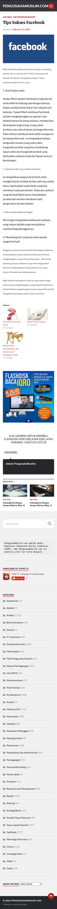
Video (10, 861)
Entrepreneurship (24, 17)
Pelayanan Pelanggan (18, 730)
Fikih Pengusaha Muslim (19, 658)
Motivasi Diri (13, 709)
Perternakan (13, 774)
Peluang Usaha (14, 738)
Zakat (10, 868)
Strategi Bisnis (14, 810)
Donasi (10, 629)
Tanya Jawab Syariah (17, 824)
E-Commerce (13, 636)
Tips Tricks (11, 452)
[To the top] (51, 896)
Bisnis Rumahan (15, 622)
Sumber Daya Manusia (18, 817)
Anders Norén (20, 904)
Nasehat (11, 723)
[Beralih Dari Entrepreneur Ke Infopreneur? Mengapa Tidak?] (13, 338)
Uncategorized (14, 853)
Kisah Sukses (13, 687)
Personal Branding (16, 767)
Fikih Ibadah (13, 651)
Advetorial (12, 600)
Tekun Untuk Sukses (36, 321)
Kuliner (10, 702)
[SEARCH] (49, 523)
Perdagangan (13, 759)
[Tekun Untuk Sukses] (37, 314)
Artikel (7, 17)
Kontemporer (14, 694)
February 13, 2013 (21, 29)
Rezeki (10, 795)
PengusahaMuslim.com (25, 6)
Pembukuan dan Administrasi (22, 752)
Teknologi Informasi (17, 839)
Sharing (10, 803)
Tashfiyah (11, 832)
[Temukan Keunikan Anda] (13, 314)
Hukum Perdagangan (18, 665)
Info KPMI (12, 673)
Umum (10, 846)
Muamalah (12, 716)
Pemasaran (12, 745)
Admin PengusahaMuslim (21, 463)
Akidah (10, 607)
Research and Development (21, 788)
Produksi (11, 781)
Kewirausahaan (15, 680)
